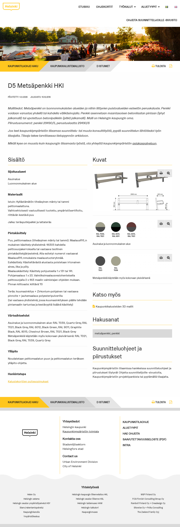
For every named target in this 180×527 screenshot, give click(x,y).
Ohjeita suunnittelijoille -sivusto (151, 20)
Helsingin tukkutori (90, 507)
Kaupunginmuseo (90, 512)
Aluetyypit (149, 7)
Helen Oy (31, 494)
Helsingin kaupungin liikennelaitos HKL (90, 494)
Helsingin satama (31, 499)
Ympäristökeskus (32, 516)
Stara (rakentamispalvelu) (31, 507)
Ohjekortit (104, 7)
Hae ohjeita (131, 433)
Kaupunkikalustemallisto (67, 66)
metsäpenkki (102, 333)
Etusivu (84, 7)
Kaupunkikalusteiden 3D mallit (114, 306)
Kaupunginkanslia (31, 512)
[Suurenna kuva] (168, 173)
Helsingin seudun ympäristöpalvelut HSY (31, 503)
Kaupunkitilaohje (136, 422)
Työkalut (126, 7)
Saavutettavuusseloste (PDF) (144, 439)
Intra (126, 445)
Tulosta (160, 66)
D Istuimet (103, 66)
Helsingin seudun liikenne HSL (90, 499)
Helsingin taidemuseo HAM (89, 503)
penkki (116, 333)
